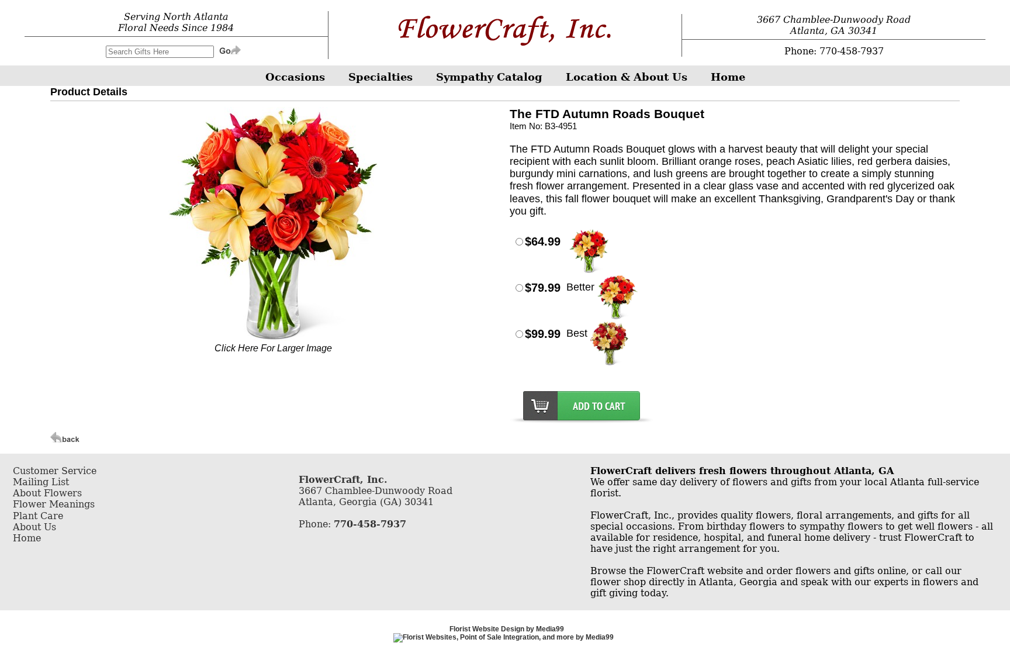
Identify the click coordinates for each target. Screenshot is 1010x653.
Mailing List (41, 482)
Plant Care (38, 515)
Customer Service (54, 470)
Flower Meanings (54, 504)
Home (27, 538)
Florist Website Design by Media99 (506, 629)
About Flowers (47, 493)
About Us (34, 527)
